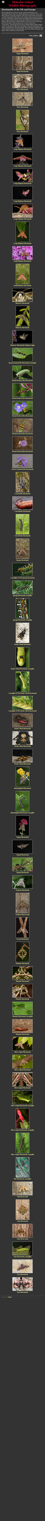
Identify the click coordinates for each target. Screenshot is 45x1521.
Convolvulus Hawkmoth (22, 494)
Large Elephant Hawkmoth (22, 149)
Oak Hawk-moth (22, 1197)
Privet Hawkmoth (22, 89)
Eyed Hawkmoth (22, 1274)
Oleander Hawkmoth (22, 963)
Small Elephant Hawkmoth (22, 261)
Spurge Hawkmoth (22, 560)
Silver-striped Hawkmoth (22, 1052)
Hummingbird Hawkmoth (22, 788)
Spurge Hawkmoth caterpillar (22, 595)
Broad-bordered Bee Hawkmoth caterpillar (22, 363)
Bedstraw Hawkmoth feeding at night (22, 345)
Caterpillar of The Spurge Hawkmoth (22, 578)
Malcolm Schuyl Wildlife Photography (22, 4)
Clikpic (10, 1297)
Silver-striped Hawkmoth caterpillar (22, 1105)
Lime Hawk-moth (22, 1239)
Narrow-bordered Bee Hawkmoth (22, 469)
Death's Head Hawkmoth (22, 644)
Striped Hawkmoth (22, 837)
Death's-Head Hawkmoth (22, 728)
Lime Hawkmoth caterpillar (22, 1257)
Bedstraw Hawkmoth (22, 303)
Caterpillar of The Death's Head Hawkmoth (22, 693)
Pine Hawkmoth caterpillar (22, 1179)
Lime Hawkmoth (22, 1221)
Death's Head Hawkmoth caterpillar (22, 669)
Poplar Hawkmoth (22, 53)
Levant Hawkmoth (22, 939)
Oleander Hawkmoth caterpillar (22, 1016)
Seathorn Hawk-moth (23, 914)
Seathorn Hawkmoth (22, 890)
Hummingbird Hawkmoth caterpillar (22, 813)
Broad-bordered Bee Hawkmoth (22, 380)
